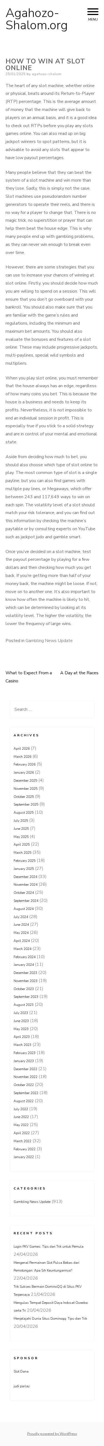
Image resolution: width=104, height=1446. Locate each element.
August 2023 (24, 1005)
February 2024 (24, 957)
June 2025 (21, 828)
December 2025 (25, 780)
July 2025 (21, 820)
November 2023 (25, 981)
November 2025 (25, 788)
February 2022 (24, 1149)
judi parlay (22, 1386)
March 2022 (22, 1141)
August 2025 (24, 812)
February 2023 (24, 1053)
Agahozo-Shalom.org (37, 19)
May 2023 (21, 1029)
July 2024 (21, 917)
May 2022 (21, 1125)
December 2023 (25, 973)
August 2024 (24, 909)
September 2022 (26, 1093)
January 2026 (24, 772)
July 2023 (21, 1013)
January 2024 (24, 965)
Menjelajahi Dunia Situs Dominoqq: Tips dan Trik (50, 1318)
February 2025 (24, 860)
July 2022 (21, 1109)
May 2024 (21, 933)
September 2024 (26, 901)
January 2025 (24, 869)
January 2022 (24, 1157)
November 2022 (25, 1077)
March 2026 (22, 756)
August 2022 (24, 1101)
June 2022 (21, 1117)
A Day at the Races (79, 673)
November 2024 (25, 884)
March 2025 (22, 852)
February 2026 (24, 764)
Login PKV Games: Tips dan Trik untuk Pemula (48, 1246)
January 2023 (24, 1061)
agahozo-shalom (47, 74)
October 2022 (24, 1085)
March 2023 (22, 1045)
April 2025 (22, 844)
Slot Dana (21, 1371)
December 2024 (25, 877)
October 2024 (24, 892)
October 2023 (24, 989)
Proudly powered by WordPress (52, 1434)
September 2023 (26, 997)
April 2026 (22, 748)
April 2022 (22, 1133)
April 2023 (22, 1037)
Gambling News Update (49, 641)
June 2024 (21, 924)
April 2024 (22, 941)
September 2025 (26, 804)
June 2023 (21, 1021)
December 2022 (25, 1069)
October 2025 (24, 796)
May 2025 (21, 837)
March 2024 (22, 949)
